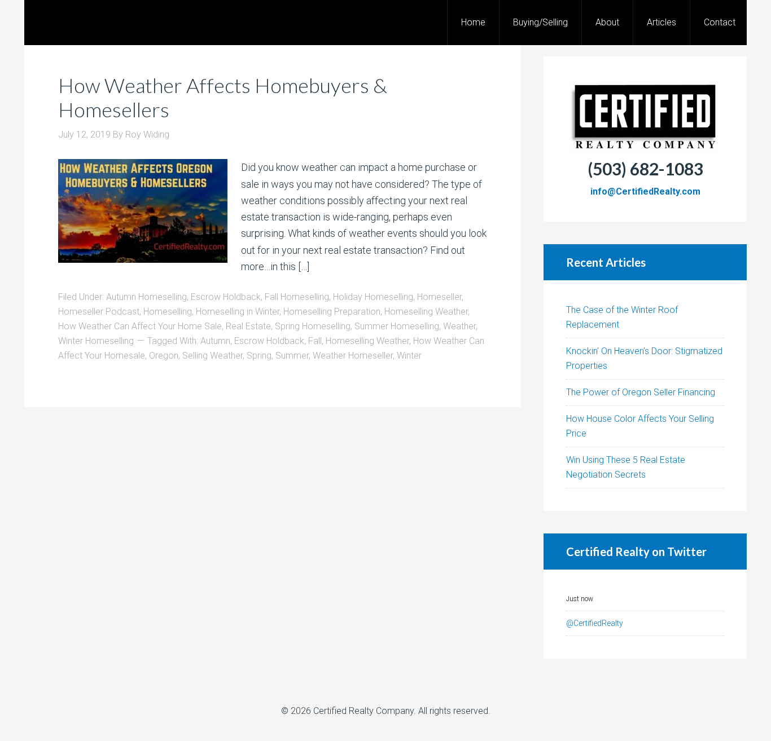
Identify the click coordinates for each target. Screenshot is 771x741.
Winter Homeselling (96, 341)
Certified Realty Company (363, 710)
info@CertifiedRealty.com (645, 191)
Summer (292, 355)
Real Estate (248, 326)
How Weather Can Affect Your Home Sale (140, 326)
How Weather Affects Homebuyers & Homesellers (222, 97)
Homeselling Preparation (331, 311)
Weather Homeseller (353, 355)
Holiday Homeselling (373, 297)
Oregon (163, 355)
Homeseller (439, 297)
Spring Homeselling (313, 326)
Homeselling (167, 311)
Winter (409, 355)
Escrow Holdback (226, 297)
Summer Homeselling (396, 326)
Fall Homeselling (297, 297)
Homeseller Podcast (98, 311)
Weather (459, 326)
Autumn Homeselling (146, 297)
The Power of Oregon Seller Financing (640, 392)
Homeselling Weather (426, 311)
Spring (259, 355)
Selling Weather (212, 355)
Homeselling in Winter (237, 311)
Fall (315, 341)
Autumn (215, 341)
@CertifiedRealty (594, 623)
